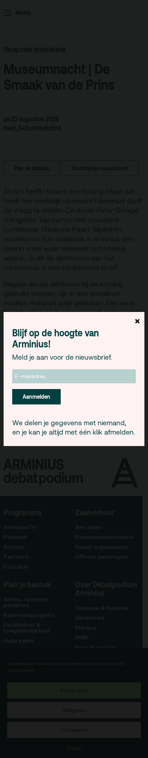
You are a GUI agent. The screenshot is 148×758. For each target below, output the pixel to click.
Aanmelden (36, 396)
